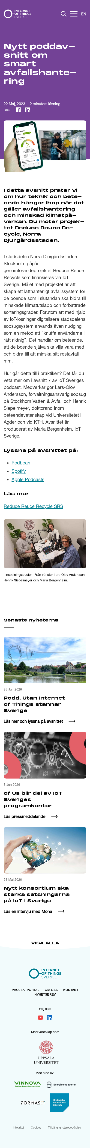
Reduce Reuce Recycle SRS (33, 506)
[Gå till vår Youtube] (40, 1017)
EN (83, 14)
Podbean (21, 462)
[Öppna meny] (74, 13)
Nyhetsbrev (45, 995)
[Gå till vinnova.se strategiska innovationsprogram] (59, 1102)
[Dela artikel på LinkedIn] (27, 109)
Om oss (51, 990)
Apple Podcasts (28, 479)
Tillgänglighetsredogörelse (64, 1127)
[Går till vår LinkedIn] (49, 1017)
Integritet (18, 1127)
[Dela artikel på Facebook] (18, 110)
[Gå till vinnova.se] (27, 1084)
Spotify (19, 471)
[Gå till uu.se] (46, 1053)
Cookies (36, 1127)
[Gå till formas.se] (33, 1102)
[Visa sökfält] (63, 14)
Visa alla (45, 943)
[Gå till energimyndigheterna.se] (61, 1084)
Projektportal (25, 990)
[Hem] (17, 13)
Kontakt (70, 990)
